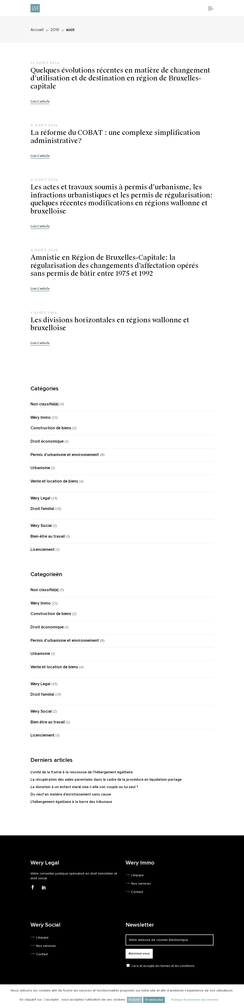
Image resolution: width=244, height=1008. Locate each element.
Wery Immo (40, 418)
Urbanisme (40, 468)
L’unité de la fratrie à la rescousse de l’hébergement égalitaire (81, 772)
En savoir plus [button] (154, 999)
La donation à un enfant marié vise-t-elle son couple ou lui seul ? (84, 787)
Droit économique (47, 442)
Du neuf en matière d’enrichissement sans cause (70, 794)
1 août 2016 (43, 313)
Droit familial (42, 509)
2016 (54, 30)
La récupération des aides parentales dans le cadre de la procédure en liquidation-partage (106, 779)
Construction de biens (50, 428)
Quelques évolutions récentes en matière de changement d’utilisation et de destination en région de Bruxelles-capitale (120, 78)
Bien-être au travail (47, 537)
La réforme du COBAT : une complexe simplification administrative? (115, 136)
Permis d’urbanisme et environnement (64, 455)
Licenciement (42, 550)
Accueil (37, 30)
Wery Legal (40, 498)
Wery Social (41, 526)
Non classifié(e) (44, 404)
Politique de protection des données (194, 999)
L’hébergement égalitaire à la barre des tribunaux (71, 802)
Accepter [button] (134, 999)
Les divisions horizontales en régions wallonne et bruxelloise (109, 324)
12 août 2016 (45, 63)
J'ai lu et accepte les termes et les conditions (162, 966)
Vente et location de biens (54, 481)
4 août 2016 (44, 125)
